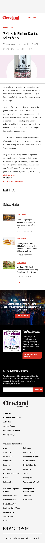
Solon (25, 473)
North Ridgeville (29, 465)
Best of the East (9, 500)
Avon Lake (7, 452)
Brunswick (7, 469)
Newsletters (28, 500)
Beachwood (8, 456)
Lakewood (27, 448)
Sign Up (38, 389)
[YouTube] (27, 528)
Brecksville (7, 461)
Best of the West (9, 504)
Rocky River (27, 469)
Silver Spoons (8, 517)
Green (5, 478)
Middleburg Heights (31, 456)
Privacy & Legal (9, 434)
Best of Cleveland (10, 495)
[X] (13, 528)
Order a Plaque (9, 426)
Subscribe (32, 18)
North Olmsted (29, 461)
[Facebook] (10, 528)
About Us (7, 413)
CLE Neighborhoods (11, 473)
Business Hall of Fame (11, 508)
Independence (8, 482)
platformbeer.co (9, 175)
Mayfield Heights (29, 452)
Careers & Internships (12, 418)
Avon (5, 448)
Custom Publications (11, 430)
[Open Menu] (40, 18)
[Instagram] (18, 528)
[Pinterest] (22, 528)
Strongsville (28, 478)
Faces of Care (8, 512)
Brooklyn (6, 465)
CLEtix (5, 521)
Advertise (7, 422)
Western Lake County (31, 482)
